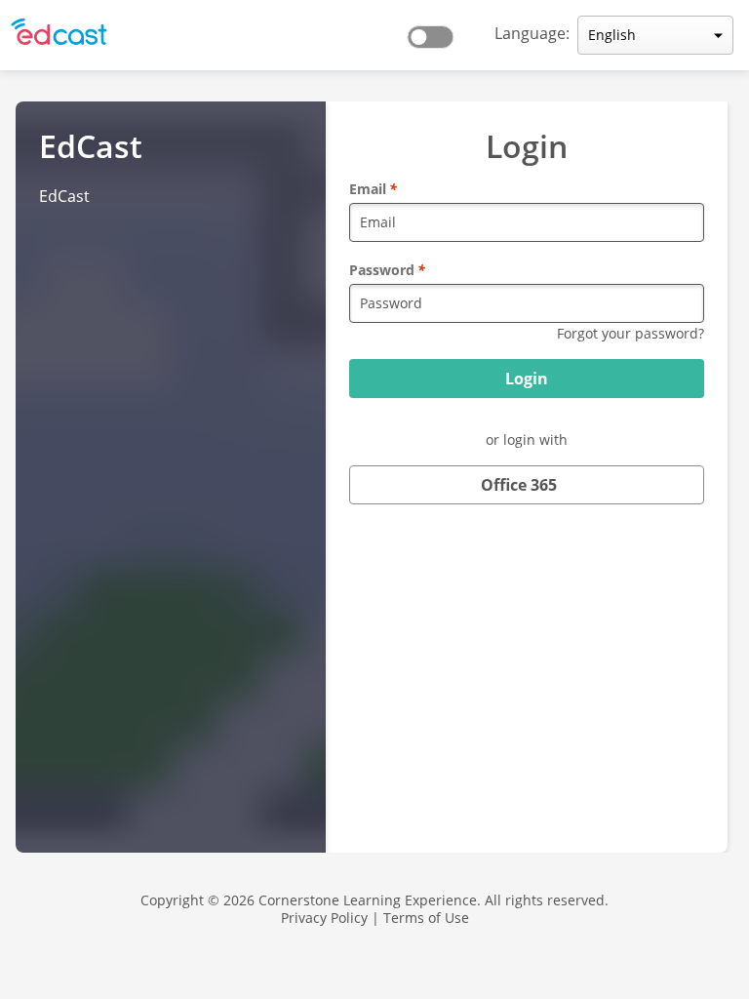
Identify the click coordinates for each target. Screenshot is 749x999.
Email (373, 189)
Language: (532, 33)
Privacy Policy (324, 917)
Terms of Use (426, 917)
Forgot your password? (630, 333)
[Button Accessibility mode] (436, 31)
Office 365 (519, 485)
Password (387, 269)
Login (526, 378)
